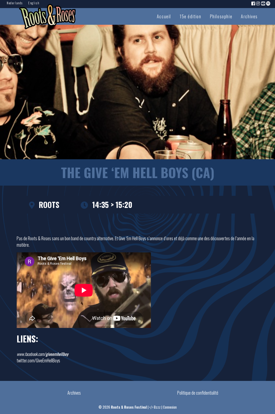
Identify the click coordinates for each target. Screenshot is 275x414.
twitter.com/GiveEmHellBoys (38, 360)
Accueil (164, 16)
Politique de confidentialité (197, 393)
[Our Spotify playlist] (268, 3)
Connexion (170, 407)
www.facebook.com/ (31, 354)
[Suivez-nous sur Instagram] (258, 3)
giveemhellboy (57, 354)
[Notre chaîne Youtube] (263, 3)
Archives (249, 16)
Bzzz (157, 407)
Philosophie (221, 16)
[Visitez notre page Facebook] (253, 3)
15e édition (190, 16)
